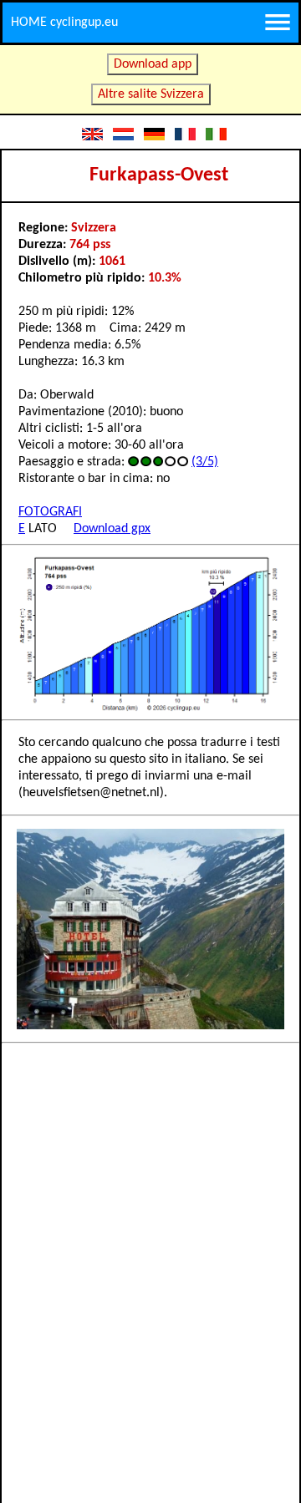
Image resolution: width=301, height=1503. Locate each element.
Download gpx (112, 529)
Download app (152, 64)
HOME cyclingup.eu (64, 22)
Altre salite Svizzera (151, 94)
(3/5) (204, 462)
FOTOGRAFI (50, 512)
